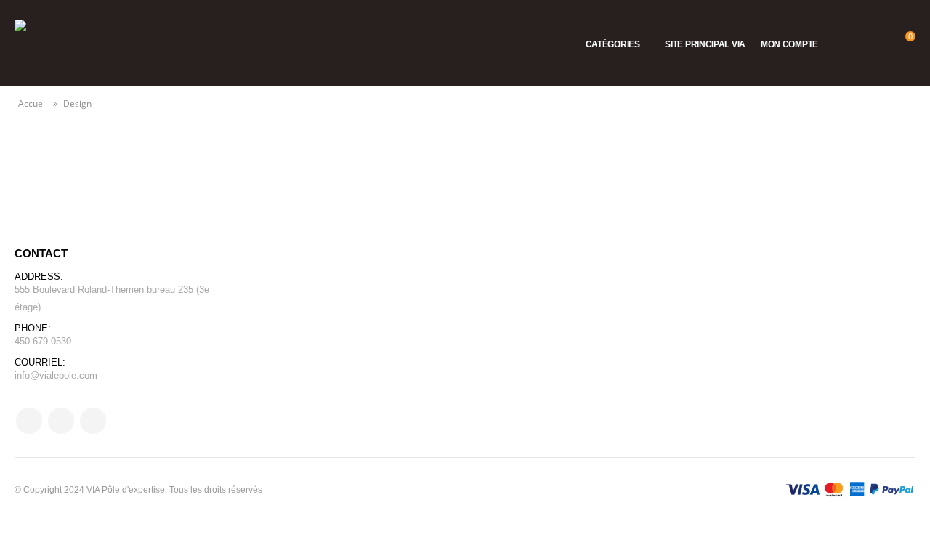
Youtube (61, 421)
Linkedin (93, 421)
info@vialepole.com (56, 375)
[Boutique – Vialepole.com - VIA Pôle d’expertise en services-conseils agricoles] (51, 43)
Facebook (29, 421)
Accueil (32, 103)
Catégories (613, 44)
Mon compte (789, 44)
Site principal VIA (705, 44)
